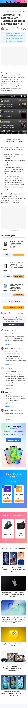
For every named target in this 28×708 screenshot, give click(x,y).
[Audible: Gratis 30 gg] (19, 489)
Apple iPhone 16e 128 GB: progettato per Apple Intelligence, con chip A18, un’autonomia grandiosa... (17, 244)
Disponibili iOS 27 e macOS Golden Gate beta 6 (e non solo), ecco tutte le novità (13, 569)
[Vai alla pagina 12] (21, 540)
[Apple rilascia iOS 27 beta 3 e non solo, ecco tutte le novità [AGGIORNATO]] (13, 657)
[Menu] (2, 1)
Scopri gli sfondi (12, 440)
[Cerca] (4, 1)
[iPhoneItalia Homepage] (13, 1)
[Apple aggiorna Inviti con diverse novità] (13, 634)
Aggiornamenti (10, 11)
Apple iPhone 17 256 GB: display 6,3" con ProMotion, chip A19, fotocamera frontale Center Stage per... (16, 287)
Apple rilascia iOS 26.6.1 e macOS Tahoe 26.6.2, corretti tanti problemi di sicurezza (13, 594)
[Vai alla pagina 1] (6, 540)
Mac (14, 5)
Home (2, 11)
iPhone (3, 5)
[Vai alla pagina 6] (13, 540)
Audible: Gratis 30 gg (19, 495)
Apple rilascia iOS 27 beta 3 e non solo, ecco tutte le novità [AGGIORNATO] (13, 668)
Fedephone (9, 351)
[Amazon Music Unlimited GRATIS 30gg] (7, 489)
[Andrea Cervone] (2, 28)
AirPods (21, 5)
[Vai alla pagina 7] (14, 540)
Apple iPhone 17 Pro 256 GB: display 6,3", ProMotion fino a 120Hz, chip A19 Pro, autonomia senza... (16, 266)
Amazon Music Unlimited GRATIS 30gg (7, 496)
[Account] (24, 1)
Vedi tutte (13, 481)
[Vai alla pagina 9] (17, 540)
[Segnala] (12, 344)
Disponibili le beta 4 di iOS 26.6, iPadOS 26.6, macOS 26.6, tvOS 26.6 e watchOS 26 (13, 693)
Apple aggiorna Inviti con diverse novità (13, 645)
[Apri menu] (21, 1)
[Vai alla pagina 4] (10, 540)
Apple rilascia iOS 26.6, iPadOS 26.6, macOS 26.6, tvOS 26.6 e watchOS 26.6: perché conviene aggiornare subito (13, 620)
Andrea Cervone (8, 28)
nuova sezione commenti (15, 41)
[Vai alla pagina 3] (9, 540)
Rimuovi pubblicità (13, 67)
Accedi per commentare (13, 324)
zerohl (7, 413)
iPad (9, 5)
